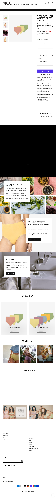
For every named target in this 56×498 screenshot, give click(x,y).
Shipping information (45, 109)
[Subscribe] (22, 461)
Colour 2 (40, 52)
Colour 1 (40, 47)
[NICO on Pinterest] (11, 465)
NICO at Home (31, 446)
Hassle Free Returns (45, 113)
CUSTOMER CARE (32, 1)
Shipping (43, 33)
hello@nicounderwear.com (8, 481)
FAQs (4, 437)
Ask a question (45, 116)
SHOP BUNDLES (35, 4)
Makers (30, 440)
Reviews (30, 442)
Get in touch (5, 480)
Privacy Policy (5, 445)
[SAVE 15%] (42, 318)
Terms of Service (6, 447)
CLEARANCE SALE (25, 4)
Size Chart (4, 439)
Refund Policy (5, 435)
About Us (30, 436)
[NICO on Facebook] (6, 465)
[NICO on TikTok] (14, 465)
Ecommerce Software (26, 491)
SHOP (15, 1)
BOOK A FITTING (22, 1)
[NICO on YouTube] (9, 465)
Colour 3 (40, 58)
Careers (30, 450)
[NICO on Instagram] (3, 465)
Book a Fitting (31, 438)
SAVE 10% (14, 331)
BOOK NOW (11, 273)
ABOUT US (17, 4)
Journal (30, 444)
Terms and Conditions (7, 443)
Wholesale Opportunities (33, 448)
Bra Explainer (5, 433)
